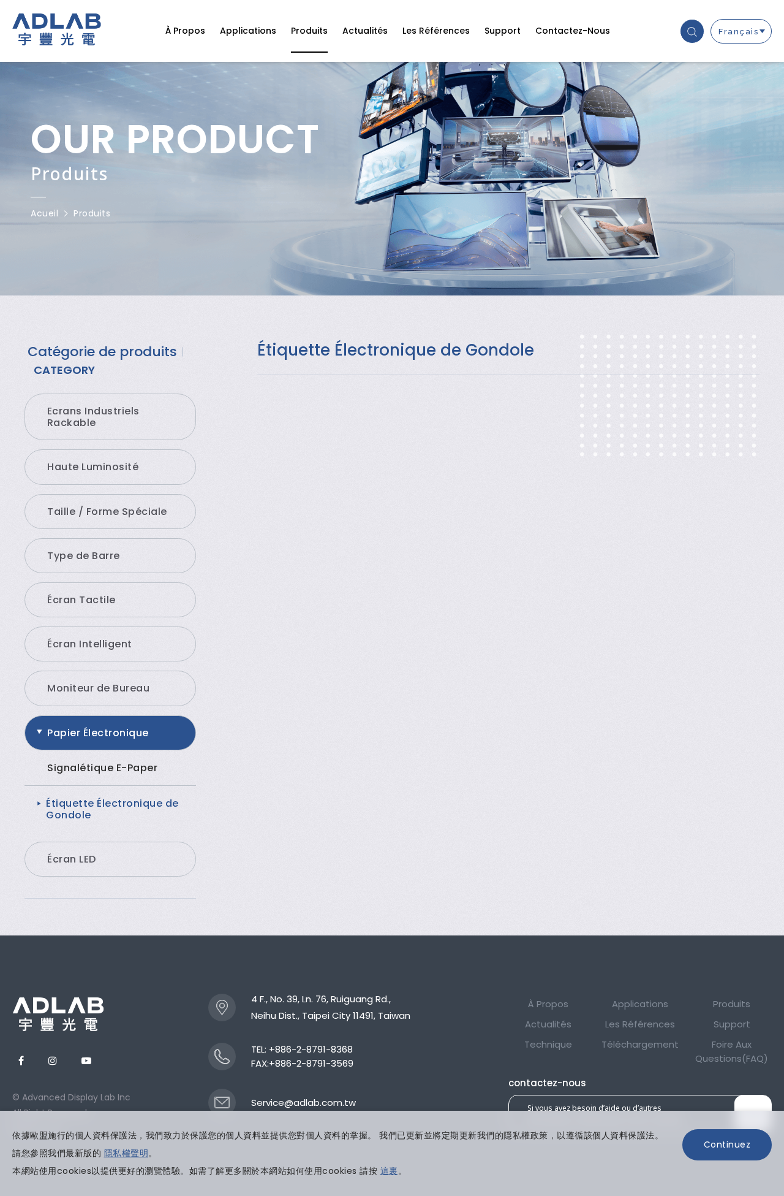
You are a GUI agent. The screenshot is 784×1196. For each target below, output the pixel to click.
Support (502, 31)
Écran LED (71, 859)
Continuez (727, 1144)
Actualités (365, 31)
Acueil (44, 213)
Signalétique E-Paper (102, 768)
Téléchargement (640, 1044)
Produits (309, 31)
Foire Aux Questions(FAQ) (731, 1051)
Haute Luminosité (92, 467)
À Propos (185, 31)
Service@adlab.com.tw (303, 1102)
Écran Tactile (81, 600)
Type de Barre (83, 556)
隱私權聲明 (126, 1153)
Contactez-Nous (572, 31)
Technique (548, 1044)
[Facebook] (21, 1061)
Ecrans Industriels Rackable (93, 417)
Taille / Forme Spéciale (107, 512)
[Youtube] (86, 1061)
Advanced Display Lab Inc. (56, 31)
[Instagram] (52, 1061)
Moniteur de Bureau (98, 688)
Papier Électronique (98, 733)
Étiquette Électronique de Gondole (112, 809)
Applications (248, 31)
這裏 (389, 1171)
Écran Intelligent (89, 644)
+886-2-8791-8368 (311, 1049)
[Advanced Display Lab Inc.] (58, 1014)
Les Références (436, 31)
